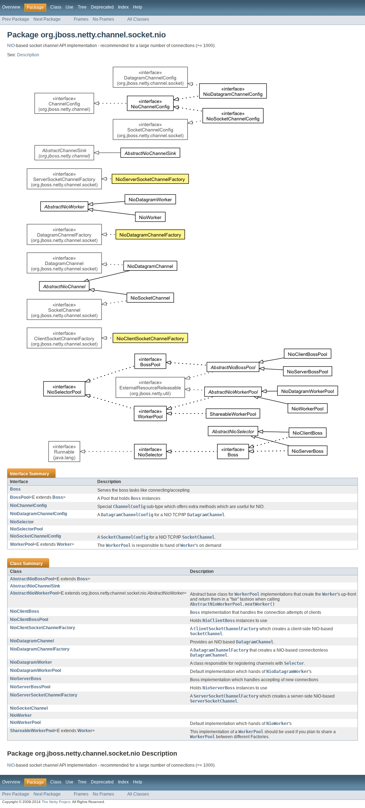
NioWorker (21, 715)
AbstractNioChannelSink (35, 586)
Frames (81, 19)
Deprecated (102, 7)
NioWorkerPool (25, 722)
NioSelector (22, 521)
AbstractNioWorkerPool (34, 593)
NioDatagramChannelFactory (40, 649)
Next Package (47, 19)
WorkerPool (22, 544)
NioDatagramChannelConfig (38, 513)
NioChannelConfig (28, 505)
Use (69, 7)
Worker (64, 544)
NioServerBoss (25, 678)
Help (137, 7)
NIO (11, 45)
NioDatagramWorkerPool (35, 670)
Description (28, 54)
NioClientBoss (24, 611)
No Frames (103, 19)
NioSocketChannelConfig (35, 536)
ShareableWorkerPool (32, 730)
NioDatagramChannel (32, 640)
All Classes (138, 19)
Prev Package (15, 19)
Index (123, 7)
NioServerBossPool (30, 686)
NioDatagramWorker (31, 662)
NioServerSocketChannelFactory (43, 695)
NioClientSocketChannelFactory (42, 627)
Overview (11, 7)
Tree (82, 7)
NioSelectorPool (26, 529)
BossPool (20, 497)
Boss (15, 489)
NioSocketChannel (29, 708)
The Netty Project (56, 802)
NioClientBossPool (29, 619)
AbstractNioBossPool (32, 578)
